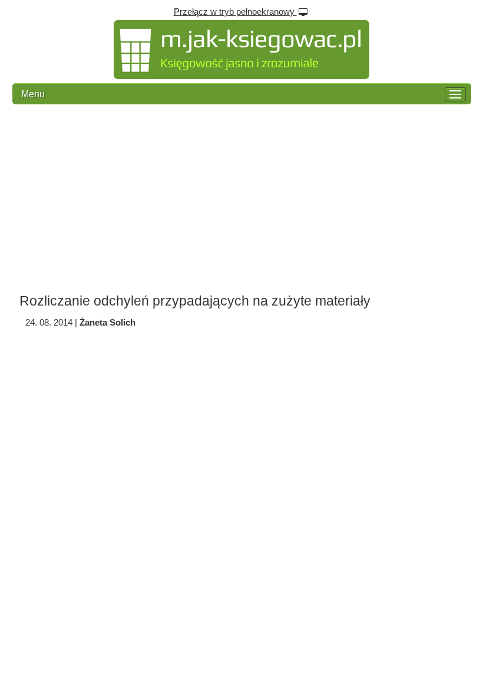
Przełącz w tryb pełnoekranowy (235, 12)
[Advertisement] (241, 198)
